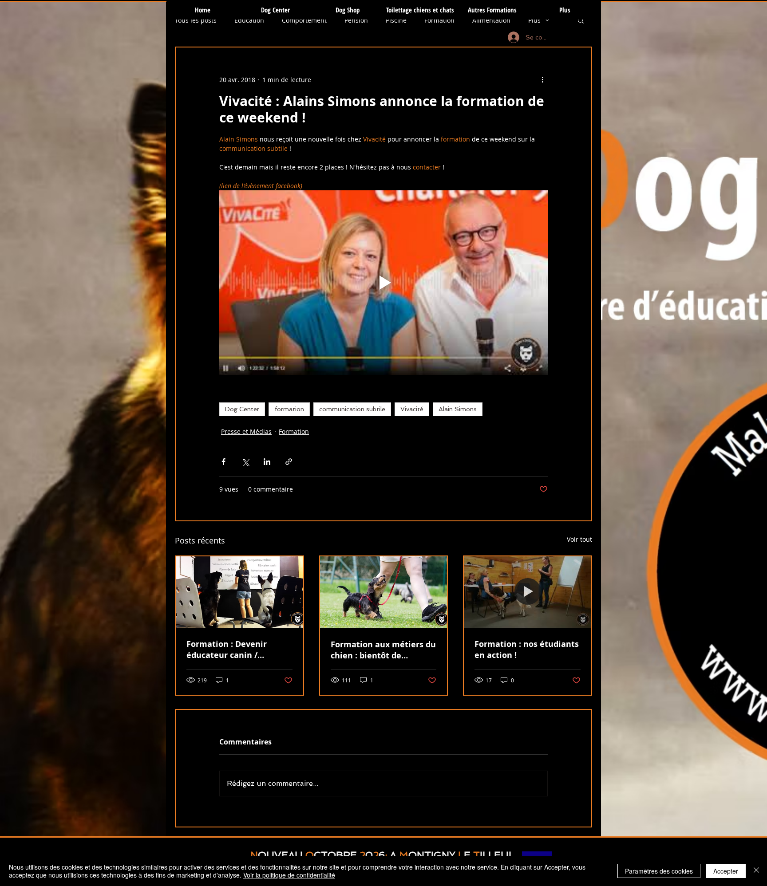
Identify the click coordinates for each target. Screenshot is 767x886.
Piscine (396, 20)
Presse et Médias (246, 431)
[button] (581, 20)
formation (289, 409)
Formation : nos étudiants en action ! (526, 649)
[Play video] (383, 282)
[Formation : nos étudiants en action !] (527, 592)
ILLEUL (497, 855)
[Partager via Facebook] (223, 461)
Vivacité (411, 409)
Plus (534, 20)
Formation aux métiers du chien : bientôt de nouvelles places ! (383, 650)
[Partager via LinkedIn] (267, 461)
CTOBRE (335, 855)
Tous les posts (196, 20)
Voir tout (579, 539)
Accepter (725, 870)
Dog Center (242, 409)
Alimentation (491, 20)
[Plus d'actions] (542, 79)
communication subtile (352, 409)
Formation (439, 20)
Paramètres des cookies (659, 870)
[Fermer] (756, 871)
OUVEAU (280, 855)
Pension (356, 20)
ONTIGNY (431, 855)
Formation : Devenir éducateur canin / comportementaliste (227, 649)
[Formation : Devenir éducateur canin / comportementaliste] (239, 592)
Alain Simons (458, 409)
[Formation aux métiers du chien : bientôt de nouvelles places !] (383, 592)
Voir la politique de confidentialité (289, 874)
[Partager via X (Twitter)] (245, 461)
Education (249, 20)
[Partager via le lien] (289, 461)
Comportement (304, 20)
